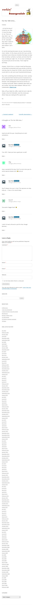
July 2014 (4, 441)
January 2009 (5, 566)
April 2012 (4, 492)
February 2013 (5, 473)
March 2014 (4, 448)
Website (4, 275)
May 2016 (4, 401)
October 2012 (5, 480)
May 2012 (4, 490)
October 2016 (5, 391)
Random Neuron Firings (19, 102)
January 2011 (5, 520)
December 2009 (5, 545)
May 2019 (4, 355)
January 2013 (5, 475)
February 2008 (5, 587)
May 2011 (4, 513)
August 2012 (5, 484)
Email (4, 268)
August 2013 (5, 461)
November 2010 (5, 524)
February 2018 (5, 365)
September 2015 (6, 416)
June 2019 (4, 353)
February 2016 (5, 406)
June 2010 (4, 534)
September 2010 (6, 528)
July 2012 (4, 486)
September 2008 (6, 574)
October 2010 (5, 526)
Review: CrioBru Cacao (7, 315)
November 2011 (5, 501)
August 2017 (5, 374)
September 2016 (6, 393)
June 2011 (4, 511)
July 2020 (4, 342)
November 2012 (5, 479)
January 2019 (5, 357)
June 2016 (4, 399)
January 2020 (5, 347)
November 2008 (5, 570)
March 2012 (4, 494)
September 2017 (6, 372)
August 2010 (5, 530)
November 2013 (5, 456)
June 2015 (4, 422)
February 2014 (5, 450)
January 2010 (5, 543)
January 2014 (5, 452)
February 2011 (5, 518)
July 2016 (4, 397)
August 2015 (5, 418)
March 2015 (4, 427)
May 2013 (4, 467)
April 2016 (4, 403)
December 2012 (5, 477)
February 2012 (5, 496)
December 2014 (5, 433)
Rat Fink (8, 104)
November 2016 (5, 389)
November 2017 (5, 368)
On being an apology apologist (9, 319)
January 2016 (5, 408)
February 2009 (5, 564)
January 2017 (5, 385)
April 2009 (4, 560)
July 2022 (4, 330)
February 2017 (5, 384)
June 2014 (4, 442)
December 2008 (5, 568)
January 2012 (5, 498)
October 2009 (5, 549)
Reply (3, 139)
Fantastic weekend (7, 114)
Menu (17, 5)
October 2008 (5, 572)
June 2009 (4, 556)
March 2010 (4, 539)
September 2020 (6, 340)
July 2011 (4, 509)
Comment (5, 245)
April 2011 (4, 515)
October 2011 (5, 503)
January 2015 (5, 431)
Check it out (12, 87)
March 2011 (4, 517)
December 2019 (5, 349)
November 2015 (5, 412)
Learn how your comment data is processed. (16, 288)
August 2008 (5, 575)
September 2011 (6, 505)
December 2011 (5, 499)
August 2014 (5, 439)
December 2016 (5, 387)
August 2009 (5, 553)
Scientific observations (25, 114)
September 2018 (6, 359)
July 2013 (4, 463)
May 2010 (4, 536)
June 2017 (4, 378)
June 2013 (4, 465)
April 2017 (4, 382)
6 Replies (4, 24)
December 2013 (5, 454)
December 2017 (5, 366)
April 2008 (4, 583)
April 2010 (4, 537)
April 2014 (4, 446)
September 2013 (6, 460)
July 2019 (4, 351)
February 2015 (5, 429)
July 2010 (4, 532)
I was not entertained (7, 309)
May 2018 (4, 363)
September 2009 (6, 551)
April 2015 (4, 425)
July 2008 (4, 577)
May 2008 (4, 581)
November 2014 (5, 435)
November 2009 (5, 547)
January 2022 (5, 334)
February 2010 (5, 541)
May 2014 (4, 444)
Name (4, 262)
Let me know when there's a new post (13, 281)
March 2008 (4, 585)
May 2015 (4, 423)
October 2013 (5, 458)
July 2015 (4, 420)
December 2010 (5, 522)
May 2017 (4, 380)
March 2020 (4, 346)
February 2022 (5, 332)
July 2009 (4, 555)
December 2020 (5, 338)
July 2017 (4, 376)
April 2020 (4, 344)
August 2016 (5, 395)
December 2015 (5, 410)
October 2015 (5, 414)
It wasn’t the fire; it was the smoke (10, 311)
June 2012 (4, 488)
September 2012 (6, 482)
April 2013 (4, 469)
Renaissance (5, 313)
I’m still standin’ (5, 317)
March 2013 (4, 471)
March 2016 (4, 404)
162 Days (4, 321)
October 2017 (5, 370)
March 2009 (4, 562)
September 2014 (6, 437)
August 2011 (5, 507)
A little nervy (5, 308)
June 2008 (4, 579)
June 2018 (4, 361)
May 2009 (4, 558)
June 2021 (4, 336)
